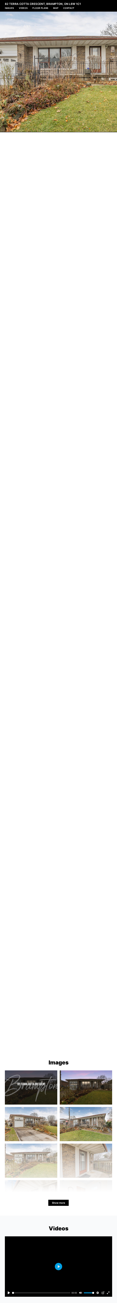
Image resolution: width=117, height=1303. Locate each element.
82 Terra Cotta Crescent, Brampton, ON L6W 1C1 (43, 3)
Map (55, 8)
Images (9, 8)
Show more (58, 1202)
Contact (68, 8)
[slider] (41, 1292)
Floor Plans (40, 8)
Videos (23, 8)
